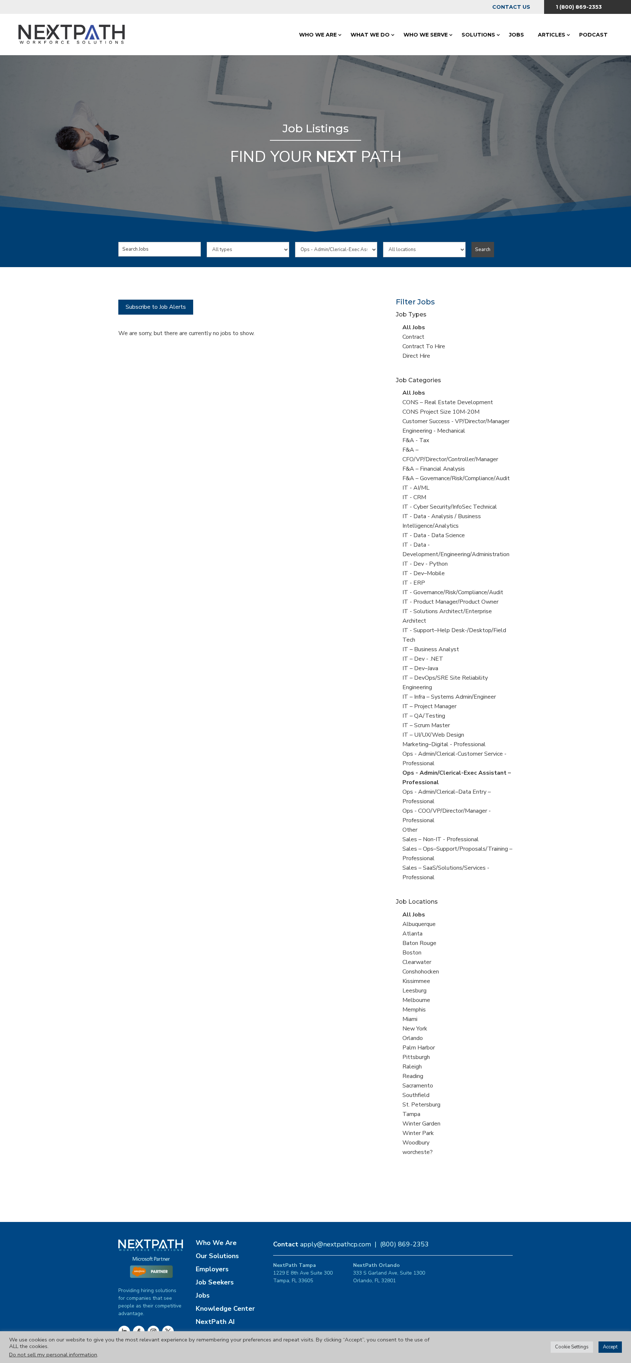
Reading (412, 1076)
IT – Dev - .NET (422, 659)
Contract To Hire (423, 346)
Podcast (593, 34)
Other (409, 830)
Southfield (415, 1095)
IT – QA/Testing (423, 716)
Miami (409, 1019)
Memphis (414, 1010)
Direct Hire (416, 356)
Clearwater (416, 962)
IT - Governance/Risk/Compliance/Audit (452, 592)
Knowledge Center (225, 1308)
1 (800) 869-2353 (579, 7)
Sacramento (417, 1086)
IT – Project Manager (429, 706)
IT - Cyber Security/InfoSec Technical (449, 507)
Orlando (412, 1038)
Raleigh (412, 1067)
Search (482, 249)
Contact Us (511, 7)
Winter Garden (421, 1124)
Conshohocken (420, 972)
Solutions (478, 34)
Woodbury (415, 1143)
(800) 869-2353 (404, 1244)
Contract (413, 337)
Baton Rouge (419, 943)
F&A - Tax (415, 440)
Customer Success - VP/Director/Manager (455, 421)
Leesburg (414, 991)
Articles (551, 34)
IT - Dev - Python (425, 564)
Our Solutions (217, 1256)
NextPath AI (215, 1321)
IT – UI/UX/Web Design (433, 735)
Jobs (516, 34)
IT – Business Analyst (430, 649)
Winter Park (418, 1133)
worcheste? (417, 1152)
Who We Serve (426, 34)
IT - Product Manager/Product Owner (450, 602)
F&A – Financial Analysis (433, 469)
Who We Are (318, 34)
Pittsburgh (416, 1057)
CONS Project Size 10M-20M (440, 412)
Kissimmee (416, 981)
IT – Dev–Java (420, 668)
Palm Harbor (418, 1048)
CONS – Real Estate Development (447, 402)
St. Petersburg (421, 1105)
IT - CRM (414, 497)
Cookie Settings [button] (572, 1347)
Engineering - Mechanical (433, 431)
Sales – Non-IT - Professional (440, 839)
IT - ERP (413, 583)
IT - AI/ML (415, 488)
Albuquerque (419, 924)
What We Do (370, 34)
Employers (212, 1269)
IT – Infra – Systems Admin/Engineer (449, 697)
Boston (411, 953)
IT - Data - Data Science (433, 535)
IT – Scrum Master (426, 725)
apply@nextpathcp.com (335, 1244)
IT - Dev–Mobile (423, 573)
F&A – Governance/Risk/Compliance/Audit (456, 478)
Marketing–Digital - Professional (444, 744)
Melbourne (416, 1000)
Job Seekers (215, 1282)
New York (414, 1029)
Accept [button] (610, 1347)
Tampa (411, 1114)
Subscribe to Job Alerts (156, 307)
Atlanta (412, 934)
